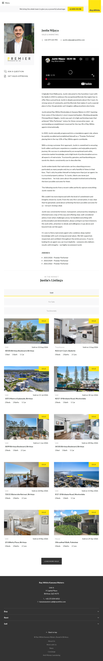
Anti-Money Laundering (51, 655)
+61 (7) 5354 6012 (52, 599)
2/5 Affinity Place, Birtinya (16, 542)
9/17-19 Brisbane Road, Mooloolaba (70, 494)
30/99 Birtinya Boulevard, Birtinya (19, 446)
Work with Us (52, 645)
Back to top (52, 632)
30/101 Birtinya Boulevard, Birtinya (19, 351)
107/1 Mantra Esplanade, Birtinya (19, 398)
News (51, 648)
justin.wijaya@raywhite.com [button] (74, 40)
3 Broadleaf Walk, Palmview (66, 542)
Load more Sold (51, 561)
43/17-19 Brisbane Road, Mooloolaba (70, 398)
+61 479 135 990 (51, 40)
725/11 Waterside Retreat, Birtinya (19, 494)
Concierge (51, 652)
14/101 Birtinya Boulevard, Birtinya (69, 446)
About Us (51, 641)
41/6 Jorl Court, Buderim (65, 351)
